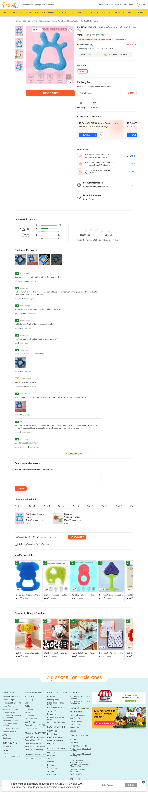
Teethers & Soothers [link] (47, 21)
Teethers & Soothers (10, 709)
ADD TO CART (77, 537)
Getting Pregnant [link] (31, 697)
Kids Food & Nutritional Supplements (11, 716)
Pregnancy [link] (29, 700)
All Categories (11, 13)
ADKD (4, 735)
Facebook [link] (51, 752)
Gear (92, 13)
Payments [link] (51, 697)
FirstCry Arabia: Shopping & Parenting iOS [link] (80, 755)
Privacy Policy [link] (52, 714)
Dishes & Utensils (9, 732)
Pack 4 (61, 506)
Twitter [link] (50, 759)
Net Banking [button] (52, 734)
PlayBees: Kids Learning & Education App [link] (80, 765)
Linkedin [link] (50, 765)
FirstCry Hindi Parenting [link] (34, 737)
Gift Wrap (81, 107)
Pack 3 (47, 506)
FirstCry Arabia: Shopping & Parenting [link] (80, 750)
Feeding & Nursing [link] (29, 21)
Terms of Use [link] (52, 711)
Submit (20, 488)
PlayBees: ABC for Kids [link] (78, 774)
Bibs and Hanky (8, 712)
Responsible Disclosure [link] (56, 722)
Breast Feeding (8, 706)
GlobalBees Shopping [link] (33, 758)
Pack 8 (119, 506)
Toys (72, 13)
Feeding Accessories (10, 721)
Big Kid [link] (27, 712)
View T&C (131, 156)
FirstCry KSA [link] (74, 743)
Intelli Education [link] (76, 712)
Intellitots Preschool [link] (77, 715)
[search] (45, 5)
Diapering (82, 13)
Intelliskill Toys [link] (75, 725)
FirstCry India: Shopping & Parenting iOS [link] (80, 702)
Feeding (101, 13)
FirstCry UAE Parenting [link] (34, 750)
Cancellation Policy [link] (54, 708)
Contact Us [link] (6, 747)
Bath (110, 13)
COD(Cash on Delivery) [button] (56, 740)
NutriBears (6, 738)
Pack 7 (104, 506)
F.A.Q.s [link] (5, 753)
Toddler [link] (28, 706)
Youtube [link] (50, 762)
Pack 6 (90, 506)
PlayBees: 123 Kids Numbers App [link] (77, 770)
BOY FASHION (32, 13)
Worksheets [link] (74, 728)
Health (139, 13)
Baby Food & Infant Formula (9, 724)
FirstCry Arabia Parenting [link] (35, 747)
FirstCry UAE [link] (74, 740)
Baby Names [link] (30, 722)
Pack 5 (76, 506)
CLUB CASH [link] (52, 775)
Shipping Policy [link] (53, 700)
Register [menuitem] (131, 4)
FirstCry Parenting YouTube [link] (35, 725)
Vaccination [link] (29, 716)
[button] (69, 29)
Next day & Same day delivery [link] (55, 718)
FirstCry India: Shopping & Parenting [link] (80, 697)
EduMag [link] (73, 731)
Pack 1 (17, 506)
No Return (95, 107)
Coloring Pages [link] (31, 728)
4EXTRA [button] (86, 135)
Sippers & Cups (8, 700)
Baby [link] (27, 703)
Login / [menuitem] (125, 4)
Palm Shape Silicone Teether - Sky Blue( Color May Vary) (79, 21)
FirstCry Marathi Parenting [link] (35, 740)
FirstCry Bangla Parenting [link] (35, 743)
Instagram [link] (51, 755)
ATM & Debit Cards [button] (54, 737)
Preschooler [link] (29, 709)
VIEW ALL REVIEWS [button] (74, 454)
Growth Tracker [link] (31, 719)
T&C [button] (116, 240)
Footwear (62, 13)
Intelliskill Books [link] (76, 721)
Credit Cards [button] (52, 731)
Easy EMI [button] (50, 744)
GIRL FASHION (47, 13)
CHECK (130, 785)
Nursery (119, 13)
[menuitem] (10, 5)
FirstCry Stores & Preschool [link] (13, 756)
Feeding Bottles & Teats (11, 697)
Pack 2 (32, 506)
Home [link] (17, 21)
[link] (119, 717)
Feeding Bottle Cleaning (11, 703)
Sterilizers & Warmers (10, 729)
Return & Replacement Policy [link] (55, 704)
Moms (130, 13)
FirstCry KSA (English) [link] (78, 746)
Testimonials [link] (52, 768)
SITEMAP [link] (50, 771)
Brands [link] (5, 750)
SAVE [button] (134, 135)
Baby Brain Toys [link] (76, 718)
